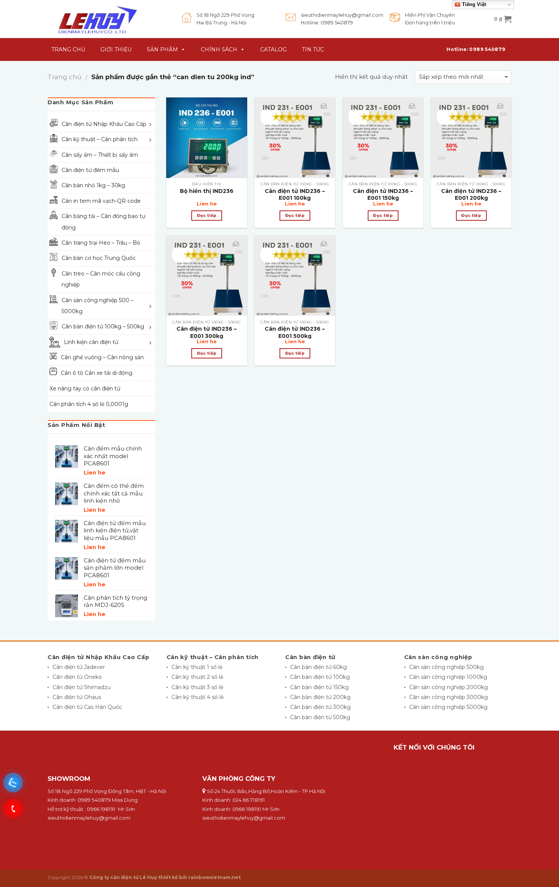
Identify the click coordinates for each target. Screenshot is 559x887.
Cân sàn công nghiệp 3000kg (448, 697)
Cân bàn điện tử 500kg (320, 717)
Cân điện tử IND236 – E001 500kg (295, 332)
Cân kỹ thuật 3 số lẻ (197, 687)
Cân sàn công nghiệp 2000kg (448, 687)
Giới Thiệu (116, 49)
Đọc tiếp (207, 215)
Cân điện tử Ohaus (76, 697)
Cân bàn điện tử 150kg (319, 687)
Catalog (273, 49)
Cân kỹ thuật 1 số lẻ (197, 667)
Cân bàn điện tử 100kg (320, 677)
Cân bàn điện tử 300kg (320, 707)
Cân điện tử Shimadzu (81, 687)
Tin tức (313, 49)
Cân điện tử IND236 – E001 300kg (206, 332)
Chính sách (219, 49)
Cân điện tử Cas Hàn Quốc (87, 707)
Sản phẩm (162, 49)
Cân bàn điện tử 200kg (320, 697)
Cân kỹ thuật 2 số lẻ (197, 677)
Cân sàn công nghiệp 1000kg (448, 677)
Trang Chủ (68, 49)
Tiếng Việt (473, 4)
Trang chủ (64, 77)
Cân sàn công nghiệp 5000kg (448, 707)
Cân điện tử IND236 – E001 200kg (471, 194)
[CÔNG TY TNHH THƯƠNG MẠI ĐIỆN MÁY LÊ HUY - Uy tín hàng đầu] (109, 19)
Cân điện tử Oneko (77, 677)
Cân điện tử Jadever (78, 667)
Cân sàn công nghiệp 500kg (446, 667)
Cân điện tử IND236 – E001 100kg (295, 194)
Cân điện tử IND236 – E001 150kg (383, 194)
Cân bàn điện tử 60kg (318, 667)
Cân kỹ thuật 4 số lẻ (198, 697)
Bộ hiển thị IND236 (206, 191)
